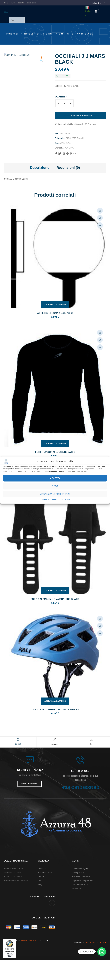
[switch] (9, 955)
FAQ (40, 880)
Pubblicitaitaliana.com (96, 942)
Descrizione (39, 167)
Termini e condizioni (81, 876)
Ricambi (48, 34)
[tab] (40, 168)
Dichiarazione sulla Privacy (60, 499)
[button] (41, 59)
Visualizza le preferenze (55, 494)
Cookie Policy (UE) (80, 868)
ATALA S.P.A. (65, 143)
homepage (12, 34)
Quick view (100, 211)
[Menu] (14, 940)
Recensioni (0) (68, 167)
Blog (40, 884)
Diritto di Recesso (80, 884)
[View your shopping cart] (96, 11)
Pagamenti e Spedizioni (82, 880)
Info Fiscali (76, 888)
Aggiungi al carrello (81, 115)
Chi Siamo (42, 868)
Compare (92, 124)
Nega (55, 486)
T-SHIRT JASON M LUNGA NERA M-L (55, 452)
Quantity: (61, 96)
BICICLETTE (31, 34)
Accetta (55, 478)
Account (54, 744)
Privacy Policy (78, 872)
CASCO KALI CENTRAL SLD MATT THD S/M (55, 709)
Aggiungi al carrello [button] (55, 305)
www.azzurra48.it (29, 940)
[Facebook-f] (104, 3)
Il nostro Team (45, 872)
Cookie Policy (44, 499)
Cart (91, 744)
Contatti (42, 876)
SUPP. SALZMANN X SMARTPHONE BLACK (55, 599)
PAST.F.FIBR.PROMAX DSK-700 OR (55, 313)
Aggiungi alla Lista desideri (70, 124)
